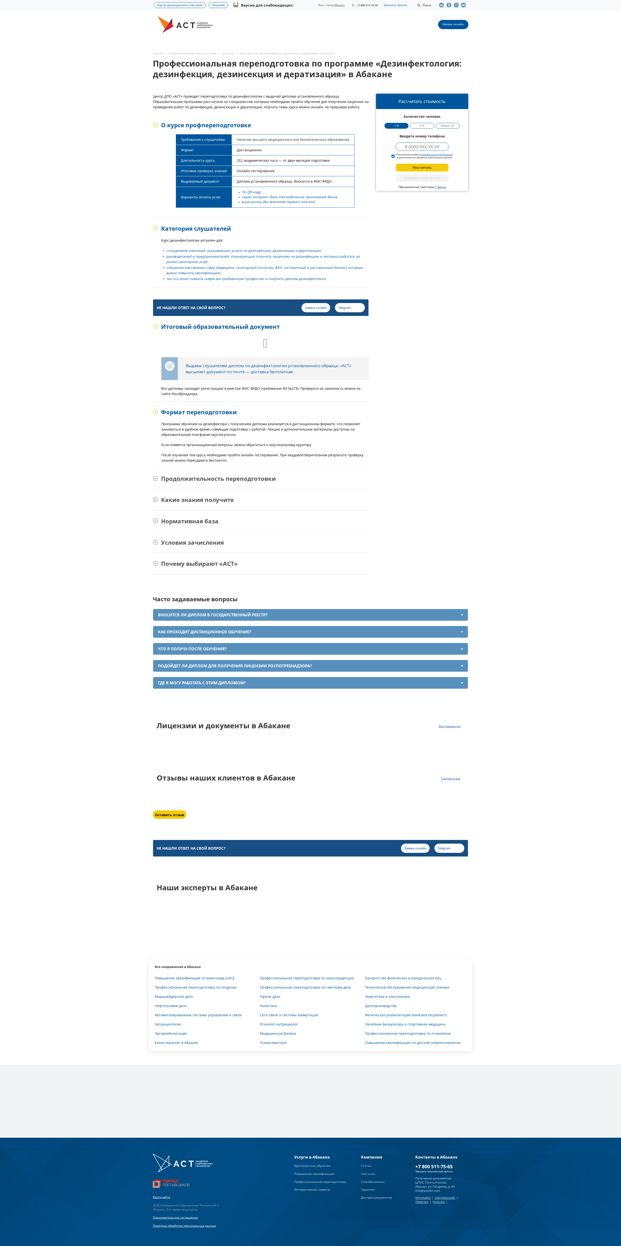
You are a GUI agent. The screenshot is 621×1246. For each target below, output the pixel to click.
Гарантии (368, 1189)
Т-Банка (440, 187)
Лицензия (218, 5)
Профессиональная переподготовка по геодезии (196, 987)
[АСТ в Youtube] (464, 5)
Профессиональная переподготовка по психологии (408, 1033)
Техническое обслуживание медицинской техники (407, 987)
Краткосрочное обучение (312, 1166)
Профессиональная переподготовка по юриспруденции (307, 978)
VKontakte (423, 1197)
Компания (371, 1157)
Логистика (268, 1005)
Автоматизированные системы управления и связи (198, 1015)
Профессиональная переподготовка (320, 1182)
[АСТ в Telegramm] (457, 5)
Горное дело (270, 996)
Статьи (366, 1166)
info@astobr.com (427, 1190)
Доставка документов (376, 1197)
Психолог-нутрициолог (279, 1024)
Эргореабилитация (171, 1033)
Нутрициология (168, 1024)
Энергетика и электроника (387, 996)
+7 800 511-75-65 (367, 5)
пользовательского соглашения (436, 154)
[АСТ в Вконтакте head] (442, 5)
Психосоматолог (273, 1042)
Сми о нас (368, 1174)
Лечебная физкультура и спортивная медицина (405, 1024)
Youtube (439, 1202)
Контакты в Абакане (436, 1157)
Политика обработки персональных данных (184, 1226)
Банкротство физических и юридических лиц (403, 978)
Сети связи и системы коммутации (289, 1015)
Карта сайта (161, 1197)
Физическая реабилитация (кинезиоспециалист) (406, 1015)
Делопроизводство (381, 1005)
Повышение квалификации (314, 1174)
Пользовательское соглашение (175, 1217)
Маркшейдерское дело (174, 996)
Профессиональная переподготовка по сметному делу (305, 987)
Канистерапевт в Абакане (176, 1042)
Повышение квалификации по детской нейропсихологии (413, 1042)
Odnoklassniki (445, 1197)
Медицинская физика (278, 1033)
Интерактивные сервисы (312, 1189)
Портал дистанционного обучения (180, 5)
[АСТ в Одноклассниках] (450, 5)
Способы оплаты (372, 1182)
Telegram (421, 1202)
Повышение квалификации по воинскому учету (194, 978)
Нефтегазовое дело (171, 1005)
